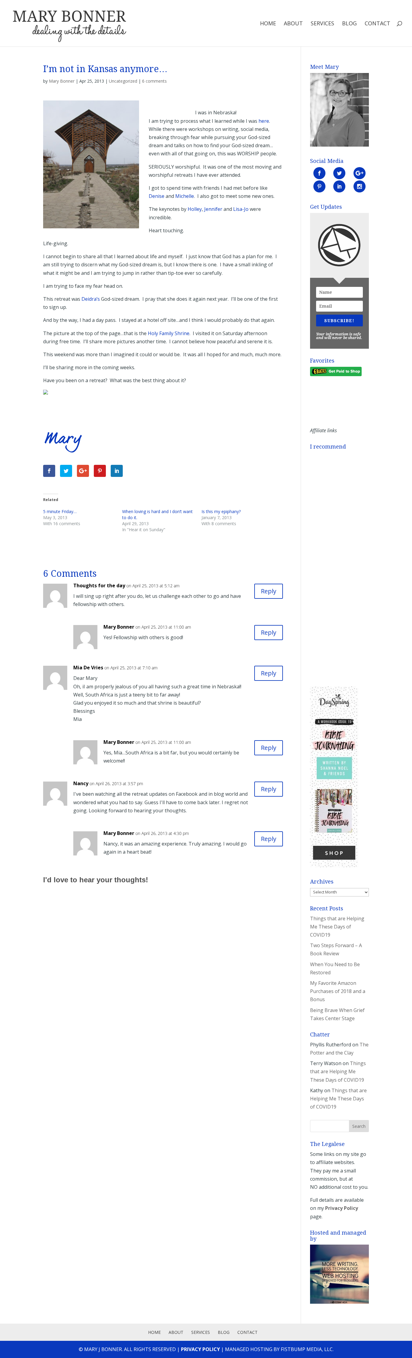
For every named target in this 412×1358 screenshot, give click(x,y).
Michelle (184, 196)
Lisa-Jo (241, 209)
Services (322, 24)
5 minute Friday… (60, 511)
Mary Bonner (61, 81)
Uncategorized (123, 81)
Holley (195, 209)
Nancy (80, 783)
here (263, 121)
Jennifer (213, 209)
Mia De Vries (88, 667)
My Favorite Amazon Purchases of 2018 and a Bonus (337, 991)
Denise (156, 196)
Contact (377, 24)
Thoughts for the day (99, 585)
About (293, 24)
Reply (268, 591)
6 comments (154, 81)
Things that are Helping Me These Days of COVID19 (337, 926)
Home (268, 24)
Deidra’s (90, 299)
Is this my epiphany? (221, 511)
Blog (349, 24)
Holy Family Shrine (168, 333)
